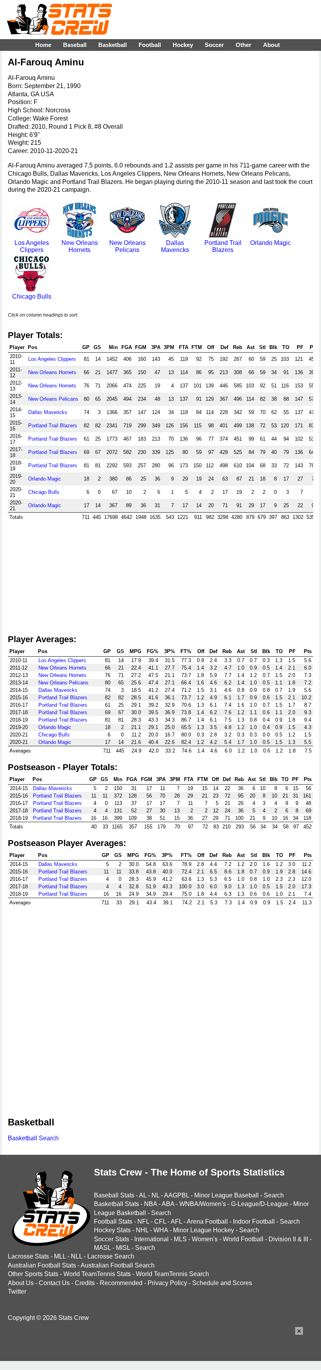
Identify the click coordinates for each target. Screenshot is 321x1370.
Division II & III (288, 1239)
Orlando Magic (270, 242)
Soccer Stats (111, 1239)
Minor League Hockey (203, 1230)
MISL (123, 1247)
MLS (180, 1239)
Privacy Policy (167, 1283)
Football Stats (113, 1221)
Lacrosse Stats (28, 1256)
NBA (150, 1204)
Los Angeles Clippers (31, 246)
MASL (102, 1247)
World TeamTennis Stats (97, 1274)
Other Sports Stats (33, 1274)
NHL (142, 1230)
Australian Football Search (118, 1265)
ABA (168, 1204)
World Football (243, 1239)
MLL (60, 1256)
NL (155, 1195)
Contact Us (54, 1283)
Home (43, 44)
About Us (21, 1283)
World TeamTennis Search (172, 1274)
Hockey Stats (112, 1230)
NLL (76, 1256)
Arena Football (207, 1221)
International (151, 1239)
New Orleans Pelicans (127, 246)
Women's (205, 1239)
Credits (85, 1283)
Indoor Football (254, 1221)
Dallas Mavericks (175, 246)
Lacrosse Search (110, 1256)
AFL (176, 1221)
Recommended (121, 1283)
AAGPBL (176, 1195)
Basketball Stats (116, 1204)
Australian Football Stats (42, 1265)
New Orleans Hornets (79, 246)
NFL (143, 1221)
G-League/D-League (259, 1204)
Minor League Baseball (226, 1195)
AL (142, 1195)
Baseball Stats (114, 1195)
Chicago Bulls (31, 296)
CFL (160, 1221)
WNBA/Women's (202, 1204)
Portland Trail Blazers (223, 246)
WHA (160, 1230)
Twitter (17, 1291)
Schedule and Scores (222, 1283)
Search (274, 1195)
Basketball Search (33, 1138)
